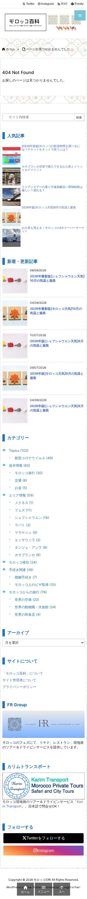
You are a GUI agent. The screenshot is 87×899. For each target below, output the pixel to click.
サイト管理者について (19, 680)
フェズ (23, 510)
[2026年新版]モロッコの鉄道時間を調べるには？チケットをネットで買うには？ (51, 147)
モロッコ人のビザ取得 (35, 585)
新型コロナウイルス (34, 458)
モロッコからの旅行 (28, 592)
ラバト (22, 525)
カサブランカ (28, 555)
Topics (19, 450)
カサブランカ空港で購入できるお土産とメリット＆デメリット (52, 168)
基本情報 (19, 465)
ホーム (10, 49)
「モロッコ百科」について (22, 673)
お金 (21, 488)
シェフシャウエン (32, 517)
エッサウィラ (27, 540)
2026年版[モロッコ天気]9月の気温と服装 (49, 207)
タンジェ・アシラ (31, 547)
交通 (21, 480)
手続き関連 (21, 570)
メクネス (24, 503)
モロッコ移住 (23, 562)
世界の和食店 (28, 614)
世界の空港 (27, 599)
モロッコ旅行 (29, 473)
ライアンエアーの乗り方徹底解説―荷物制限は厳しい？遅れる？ (52, 188)
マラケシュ (26, 532)
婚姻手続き (26, 577)
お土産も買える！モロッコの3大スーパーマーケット (53, 229)
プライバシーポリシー (19, 687)
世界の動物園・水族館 (35, 607)
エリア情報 (21, 495)
